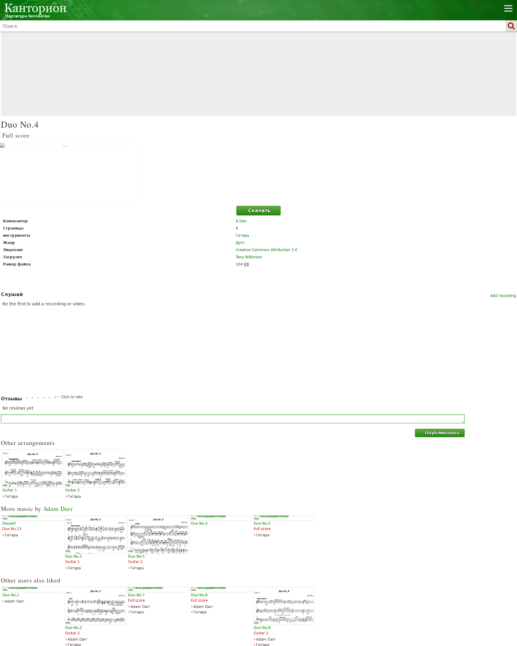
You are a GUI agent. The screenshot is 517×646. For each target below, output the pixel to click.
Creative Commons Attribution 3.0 (266, 250)
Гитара (242, 235)
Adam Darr (58, 509)
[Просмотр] (258, 173)
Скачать (259, 210)
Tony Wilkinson (249, 257)
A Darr (241, 221)
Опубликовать (442, 432)
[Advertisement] (258, 74)
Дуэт (240, 243)
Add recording (503, 296)
